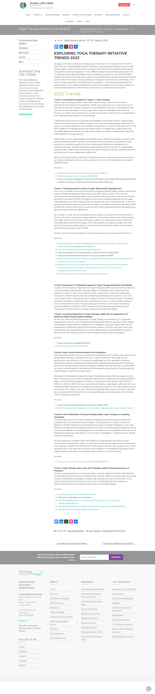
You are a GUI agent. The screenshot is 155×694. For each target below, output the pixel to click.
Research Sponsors (89, 618)
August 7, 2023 (101, 40)
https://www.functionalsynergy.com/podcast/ (78, 509)
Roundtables (117, 615)
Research (66, 15)
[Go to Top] (148, 689)
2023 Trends (95, 531)
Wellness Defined (52, 15)
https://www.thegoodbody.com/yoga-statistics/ (79, 249)
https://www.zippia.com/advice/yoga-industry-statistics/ (83, 173)
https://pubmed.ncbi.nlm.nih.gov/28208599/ (78, 176)
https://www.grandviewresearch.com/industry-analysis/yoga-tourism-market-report (96, 408)
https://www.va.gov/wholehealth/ (73, 346)
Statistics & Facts (88, 623)
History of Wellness (89, 609)
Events (79, 21)
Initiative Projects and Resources (121, 609)
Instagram (23, 661)
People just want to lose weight (71, 543)
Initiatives (98, 15)
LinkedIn (22, 656)
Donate (124, 5)
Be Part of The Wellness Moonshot (122, 630)
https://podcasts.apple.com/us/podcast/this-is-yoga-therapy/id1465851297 (91, 506)
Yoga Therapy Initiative (113, 531)
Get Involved (117, 594)
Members (23, 48)
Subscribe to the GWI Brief (61, 617)
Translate (38, 574)
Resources (23, 52)
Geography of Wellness (82, 15)
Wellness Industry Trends (91, 632)
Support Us (37, 15)
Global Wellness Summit (122, 636)
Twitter (22, 647)
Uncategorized (76, 531)
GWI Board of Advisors (59, 598)
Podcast (126, 15)
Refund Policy (33, 625)
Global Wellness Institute (74, 40)
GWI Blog (54, 629)
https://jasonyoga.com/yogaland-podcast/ (77, 494)
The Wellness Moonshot (122, 624)
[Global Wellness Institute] (37, 5)
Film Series (70, 21)
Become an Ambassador (122, 598)
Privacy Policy (23, 625)
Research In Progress (90, 613)
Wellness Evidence (112, 15)
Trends (22, 57)
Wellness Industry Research (93, 589)
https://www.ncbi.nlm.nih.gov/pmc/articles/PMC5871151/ (83, 461)
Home (52, 589)
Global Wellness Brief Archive (59, 622)
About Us (54, 594)
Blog (21, 61)
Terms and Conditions (26, 628)
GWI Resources (56, 633)
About (28, 15)
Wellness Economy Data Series (91, 602)
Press (87, 21)
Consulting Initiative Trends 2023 (119, 543)
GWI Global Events (58, 638)
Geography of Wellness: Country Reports (91, 595)
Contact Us (23, 620)
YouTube (22, 665)
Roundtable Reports (121, 620)
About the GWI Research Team (92, 638)
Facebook (23, 651)
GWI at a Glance (57, 603)
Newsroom (54, 607)
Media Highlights (57, 612)
